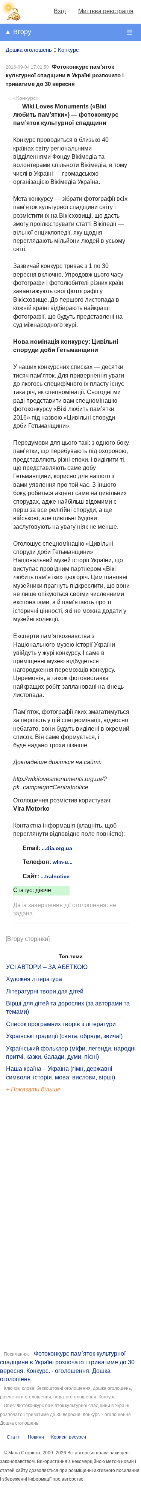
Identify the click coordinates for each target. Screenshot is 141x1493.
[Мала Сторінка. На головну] (10, 19)
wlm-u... (63, 862)
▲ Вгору (18, 32)
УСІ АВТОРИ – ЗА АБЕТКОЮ (47, 967)
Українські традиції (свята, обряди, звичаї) (64, 1036)
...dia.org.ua (57, 848)
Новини (36, 1437)
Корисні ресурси (68, 1437)
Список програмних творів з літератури (61, 1024)
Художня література (34, 979)
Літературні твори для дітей (44, 991)
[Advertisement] (41, 1221)
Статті (14, 1437)
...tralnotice (55, 876)
